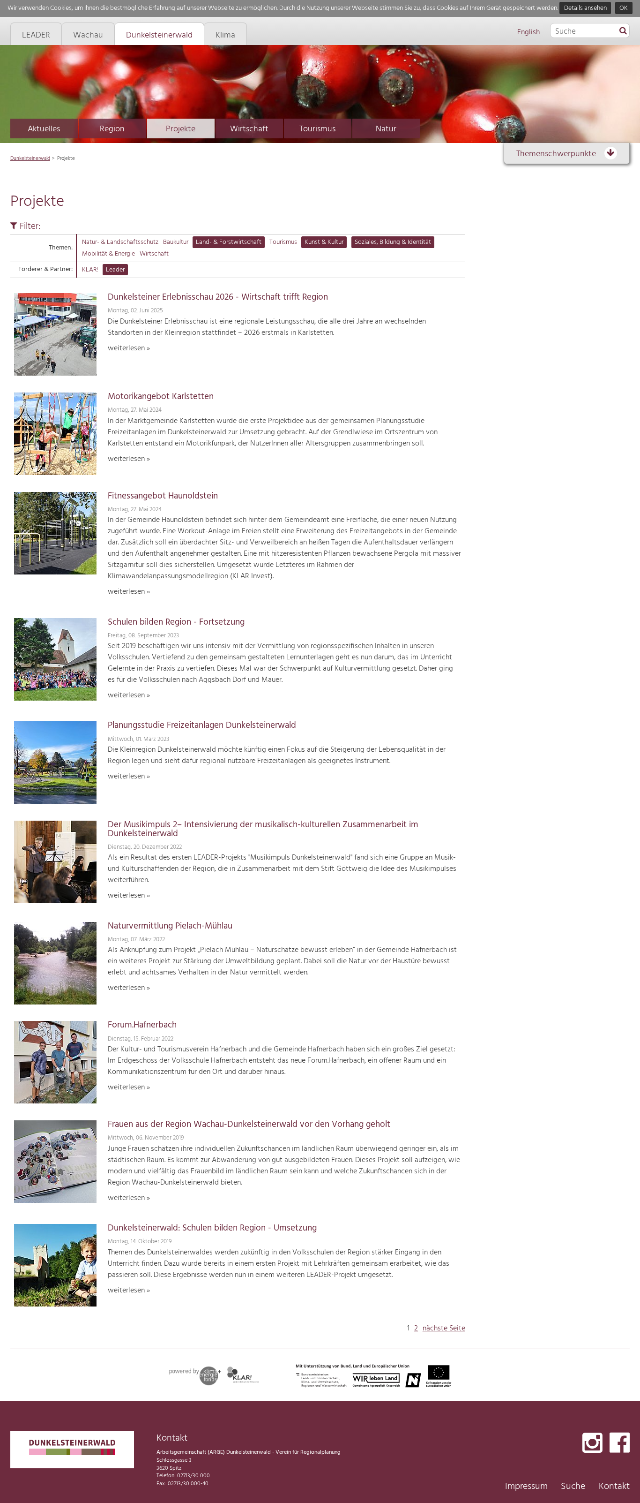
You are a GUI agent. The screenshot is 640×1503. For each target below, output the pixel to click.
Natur (386, 129)
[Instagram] (592, 1444)
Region (112, 129)
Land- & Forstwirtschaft (228, 242)
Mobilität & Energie (108, 254)
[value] (623, 31)
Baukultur (175, 242)
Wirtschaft (249, 129)
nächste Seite (444, 1328)
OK (623, 8)
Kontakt (614, 1486)
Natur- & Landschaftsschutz (120, 242)
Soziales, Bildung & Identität (393, 242)
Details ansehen (585, 8)
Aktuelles (44, 129)
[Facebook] (620, 1444)
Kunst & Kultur (324, 242)
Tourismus (317, 129)
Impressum (526, 1486)
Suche (573, 1486)
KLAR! (90, 269)
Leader (115, 269)
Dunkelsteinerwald (30, 158)
